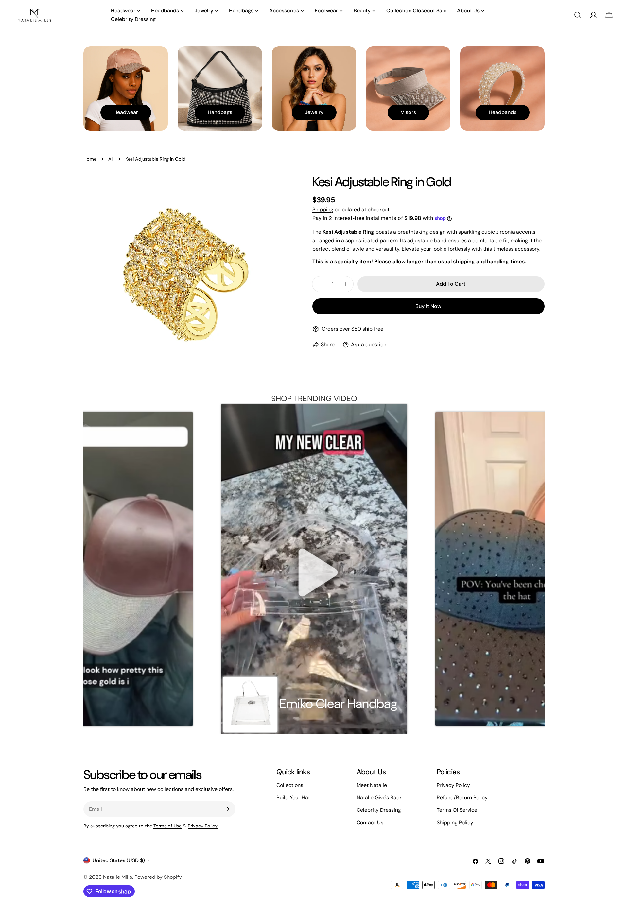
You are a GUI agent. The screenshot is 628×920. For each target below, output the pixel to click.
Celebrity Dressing (379, 810)
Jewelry (314, 112)
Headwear (125, 112)
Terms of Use (167, 826)
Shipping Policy (455, 822)
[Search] (577, 15)
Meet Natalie (372, 785)
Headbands (502, 112)
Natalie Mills (117, 877)
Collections (289, 785)
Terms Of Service (457, 810)
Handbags (220, 112)
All (110, 159)
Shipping (322, 209)
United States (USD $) (119, 860)
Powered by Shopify (158, 877)
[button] (104, 569)
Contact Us (370, 822)
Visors (408, 112)
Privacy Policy (453, 785)
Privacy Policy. (203, 826)
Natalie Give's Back (379, 797)
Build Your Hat (293, 797)
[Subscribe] (228, 809)
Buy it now (428, 306)
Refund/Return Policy (462, 797)
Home (89, 159)
